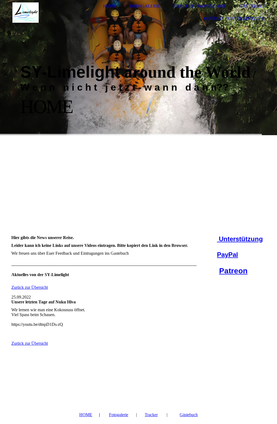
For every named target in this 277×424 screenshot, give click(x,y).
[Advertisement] (138, 176)
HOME (85, 414)
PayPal (227, 254)
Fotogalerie (145, 6)
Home (109, 6)
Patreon (233, 271)
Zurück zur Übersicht (29, 287)
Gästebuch (252, 6)
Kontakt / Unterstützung (234, 18)
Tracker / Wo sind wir (200, 6)
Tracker (151, 414)
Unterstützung (240, 239)
